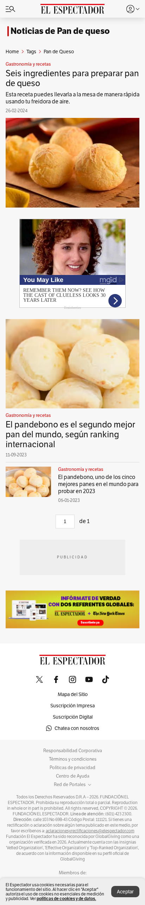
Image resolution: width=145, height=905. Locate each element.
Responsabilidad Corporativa (72, 750)
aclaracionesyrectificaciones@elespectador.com (90, 830)
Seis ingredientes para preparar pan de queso (72, 78)
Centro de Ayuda (72, 776)
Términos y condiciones (72, 759)
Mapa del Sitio (73, 694)
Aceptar (125, 891)
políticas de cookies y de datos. (66, 898)
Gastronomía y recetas (28, 64)
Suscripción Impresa (72, 705)
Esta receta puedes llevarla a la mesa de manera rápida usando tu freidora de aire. (72, 98)
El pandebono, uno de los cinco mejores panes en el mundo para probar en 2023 (98, 484)
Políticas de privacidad (72, 767)
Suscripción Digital (73, 717)
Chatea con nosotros (77, 728)
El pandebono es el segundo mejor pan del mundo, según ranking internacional (70, 434)
